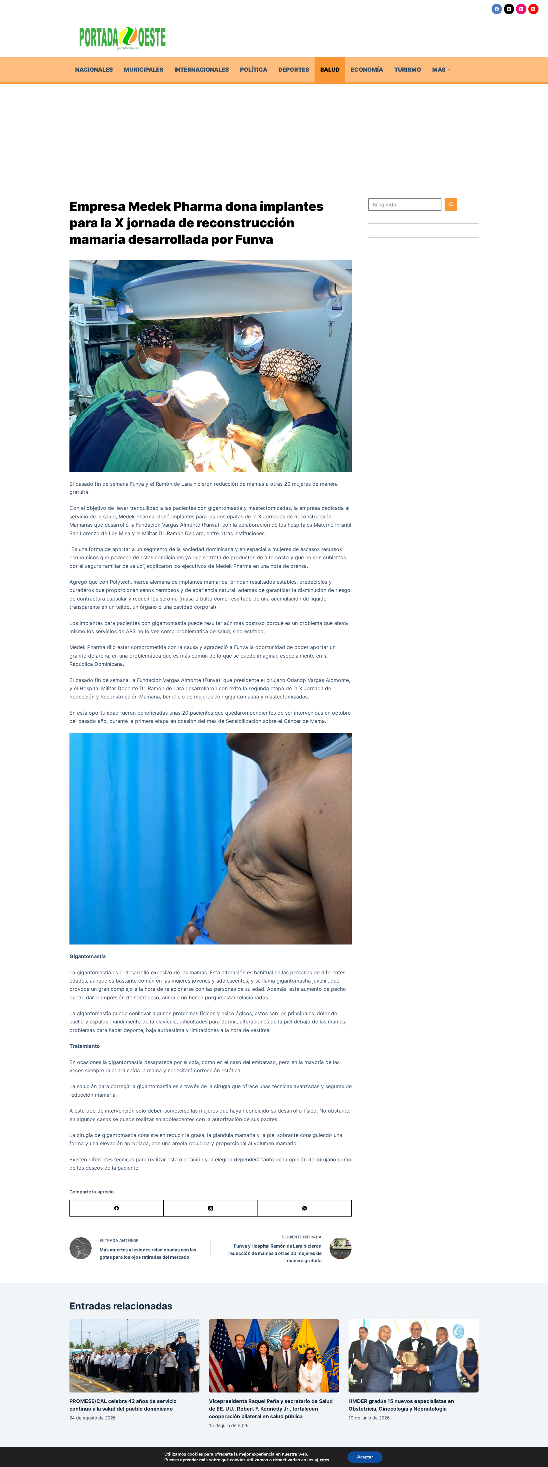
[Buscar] (451, 204)
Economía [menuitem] (367, 69)
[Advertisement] (274, 131)
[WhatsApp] (305, 1208)
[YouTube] (533, 9)
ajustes (322, 1460)
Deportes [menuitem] (293, 69)
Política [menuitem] (253, 69)
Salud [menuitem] (330, 69)
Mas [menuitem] (439, 69)
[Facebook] (497, 9)
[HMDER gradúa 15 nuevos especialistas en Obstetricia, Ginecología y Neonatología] (414, 1355)
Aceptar (365, 1457)
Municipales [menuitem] (143, 69)
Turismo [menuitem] (407, 69)
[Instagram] (521, 9)
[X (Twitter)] (509, 9)
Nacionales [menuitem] (94, 69)
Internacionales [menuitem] (201, 69)
